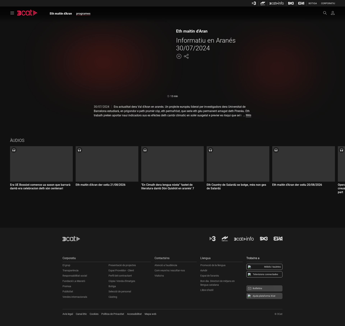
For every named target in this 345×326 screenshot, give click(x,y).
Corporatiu (328, 3)
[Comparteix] (186, 56)
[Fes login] (333, 13)
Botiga (313, 3)
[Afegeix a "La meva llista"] (179, 56)
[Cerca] (327, 13)
